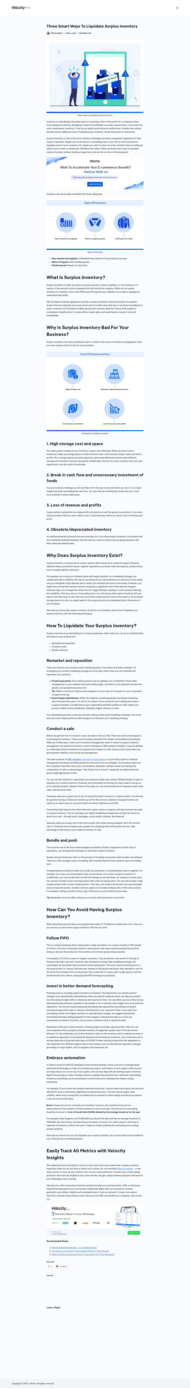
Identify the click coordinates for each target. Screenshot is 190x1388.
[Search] (177, 8)
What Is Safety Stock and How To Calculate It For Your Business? (83, 1254)
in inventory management (86, 759)
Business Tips (85, 33)
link (48, 1199)
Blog (27, 7)
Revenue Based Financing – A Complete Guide (74, 1247)
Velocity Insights (125, 1168)
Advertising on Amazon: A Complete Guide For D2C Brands (80, 1251)
